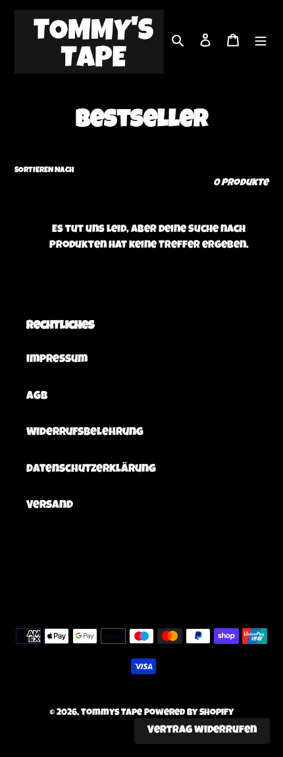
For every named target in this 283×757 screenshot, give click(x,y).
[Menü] (260, 42)
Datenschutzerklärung (91, 469)
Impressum (57, 359)
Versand (49, 505)
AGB (36, 396)
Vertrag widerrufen (202, 730)
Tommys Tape (111, 713)
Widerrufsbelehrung (84, 432)
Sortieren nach (44, 171)
